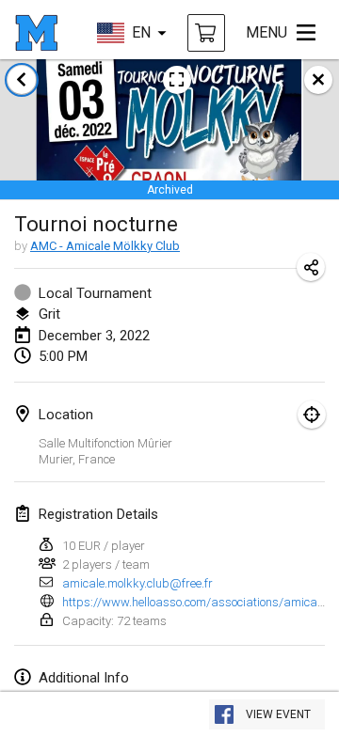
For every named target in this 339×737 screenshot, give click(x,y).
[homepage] (36, 33)
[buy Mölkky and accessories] (206, 33)
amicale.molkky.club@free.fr (137, 583)
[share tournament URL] (311, 267)
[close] (318, 80)
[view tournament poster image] (177, 80)
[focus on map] (312, 414)
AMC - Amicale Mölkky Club (105, 246)
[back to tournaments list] (22, 80)
